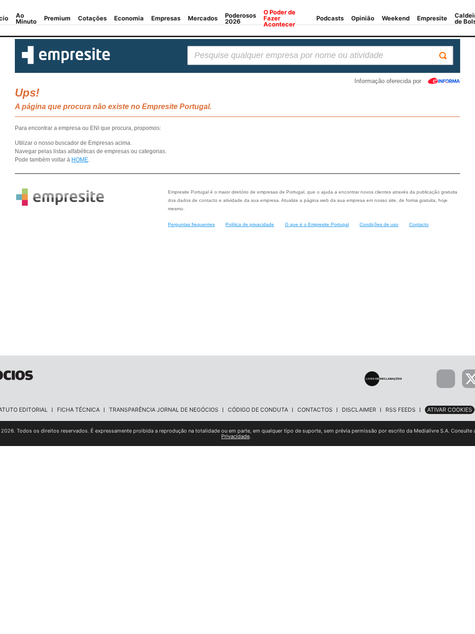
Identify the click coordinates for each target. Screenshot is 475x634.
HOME (79, 159)
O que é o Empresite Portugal (317, 224)
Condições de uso (378, 224)
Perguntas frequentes (191, 224)
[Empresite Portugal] (66, 62)
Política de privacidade (249, 224)
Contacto (419, 224)
